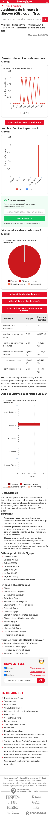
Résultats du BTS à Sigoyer (16, 653)
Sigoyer (7, 588)
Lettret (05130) (10, 570)
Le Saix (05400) (11, 573)
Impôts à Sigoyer (11, 611)
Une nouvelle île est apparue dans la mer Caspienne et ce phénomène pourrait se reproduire (22, 760)
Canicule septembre (13, 708)
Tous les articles (20, 781)
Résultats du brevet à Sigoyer (17, 650)
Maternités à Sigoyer (13, 628)
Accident (17, 6)
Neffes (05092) (18, 25)
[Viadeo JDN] (36, 807)
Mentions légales (9, 786)
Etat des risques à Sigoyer (15, 601)
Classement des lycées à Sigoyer (18, 605)
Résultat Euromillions (14, 731)
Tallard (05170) (7, 28)
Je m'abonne (22, 218)
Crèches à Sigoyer (12, 625)
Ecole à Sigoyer (10, 621)
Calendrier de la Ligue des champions (21, 711)
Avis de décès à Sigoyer (14, 591)
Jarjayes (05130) (11, 576)
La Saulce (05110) (11, 566)
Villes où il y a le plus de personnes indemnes (24, 309)
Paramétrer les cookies (29, 783)
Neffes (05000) (10, 556)
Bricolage (10, 675)
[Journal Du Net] (13, 802)
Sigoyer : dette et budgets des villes (19, 618)
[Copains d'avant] (13, 807)
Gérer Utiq (42, 783)
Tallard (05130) (10, 563)
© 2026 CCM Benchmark (37, 786)
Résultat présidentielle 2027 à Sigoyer (21, 643)
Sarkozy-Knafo (10, 701)
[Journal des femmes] (13, 797)
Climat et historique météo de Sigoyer (21, 615)
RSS (28, 781)
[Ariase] (13, 813)
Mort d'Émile (10, 704)
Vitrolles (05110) (11, 560)
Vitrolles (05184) (35, 25)
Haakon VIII (9, 714)
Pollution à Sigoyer (12, 598)
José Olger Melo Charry (14, 724)
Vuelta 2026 (9, 728)
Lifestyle (9, 668)
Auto (8, 6)
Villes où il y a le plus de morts (24, 294)
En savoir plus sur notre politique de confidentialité (21, 224)
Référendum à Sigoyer (14, 635)
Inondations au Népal (13, 698)
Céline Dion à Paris (12, 718)
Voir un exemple (37, 668)
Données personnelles (11, 783)
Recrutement (37, 781)
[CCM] (36, 797)
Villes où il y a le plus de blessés (24, 301)
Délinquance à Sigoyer (14, 595)
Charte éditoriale (32, 778)
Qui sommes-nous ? (10, 778)
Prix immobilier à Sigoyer (15, 631)
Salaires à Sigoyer (11, 608)
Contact (10, 781)
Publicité (42, 778)
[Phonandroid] (36, 813)
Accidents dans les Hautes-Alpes (19, 580)
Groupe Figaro (21, 786)
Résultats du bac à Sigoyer (15, 646)
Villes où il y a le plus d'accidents (24, 122)
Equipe (22, 778)
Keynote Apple (11, 721)
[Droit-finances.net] (36, 802)
